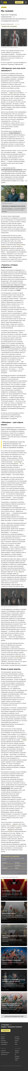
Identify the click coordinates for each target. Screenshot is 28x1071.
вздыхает (15, 824)
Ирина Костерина (6, 967)
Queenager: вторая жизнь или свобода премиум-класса (12, 1004)
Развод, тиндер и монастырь (11, 960)
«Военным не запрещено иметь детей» (14, 206)
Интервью (17, 1038)
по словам (19, 571)
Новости (3, 1036)
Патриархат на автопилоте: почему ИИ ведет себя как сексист (13, 980)
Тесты (16, 1044)
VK (3, 865)
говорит (11, 92)
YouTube (17, 862)
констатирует (18, 462)
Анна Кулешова (5, 944)
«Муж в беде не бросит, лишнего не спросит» (14, 936)
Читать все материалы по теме (14, 1016)
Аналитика (3, 1040)
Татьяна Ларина (5, 921)
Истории (17, 1036)
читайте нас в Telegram (9, 26)
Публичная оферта (5, 1052)
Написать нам (4, 1054)
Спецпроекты (4, 1044)
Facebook (17, 865)
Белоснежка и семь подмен (11, 891)
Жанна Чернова (5, 1012)
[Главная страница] (4, 2)
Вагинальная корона (8, 913)
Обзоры (16, 1040)
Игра (16, 1042)
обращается (11, 829)
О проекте (3, 1050)
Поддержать (19, 2)
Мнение (3, 7)
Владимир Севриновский (7, 24)
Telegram (4, 862)
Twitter (16, 868)
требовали (18, 656)
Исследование (4, 1042)
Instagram (5, 868)
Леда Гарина (5, 899)
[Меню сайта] (25, 2)
